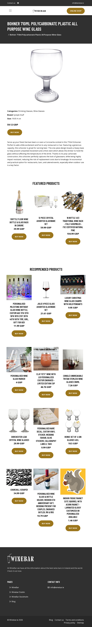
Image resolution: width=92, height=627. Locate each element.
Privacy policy (69, 622)
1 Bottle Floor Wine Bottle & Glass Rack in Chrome (19, 222)
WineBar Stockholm (20, 597)
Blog (13, 601)
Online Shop (75, 11)
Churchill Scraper (19, 489)
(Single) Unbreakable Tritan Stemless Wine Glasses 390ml (73, 378)
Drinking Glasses (25, 111)
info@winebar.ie (78, 3)
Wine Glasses (39, 111)
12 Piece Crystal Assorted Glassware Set (46, 220)
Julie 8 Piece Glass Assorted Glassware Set (46, 306)
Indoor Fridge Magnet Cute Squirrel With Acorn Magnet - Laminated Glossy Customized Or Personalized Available (73, 507)
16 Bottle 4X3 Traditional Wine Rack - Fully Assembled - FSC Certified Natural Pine (73, 224)
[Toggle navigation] (10, 10)
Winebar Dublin (18, 592)
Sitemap (80, 622)
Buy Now (15, 132)
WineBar (15, 587)
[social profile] (18, 3)
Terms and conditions (75, 620)
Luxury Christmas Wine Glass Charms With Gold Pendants (73, 300)
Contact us (59, 620)
